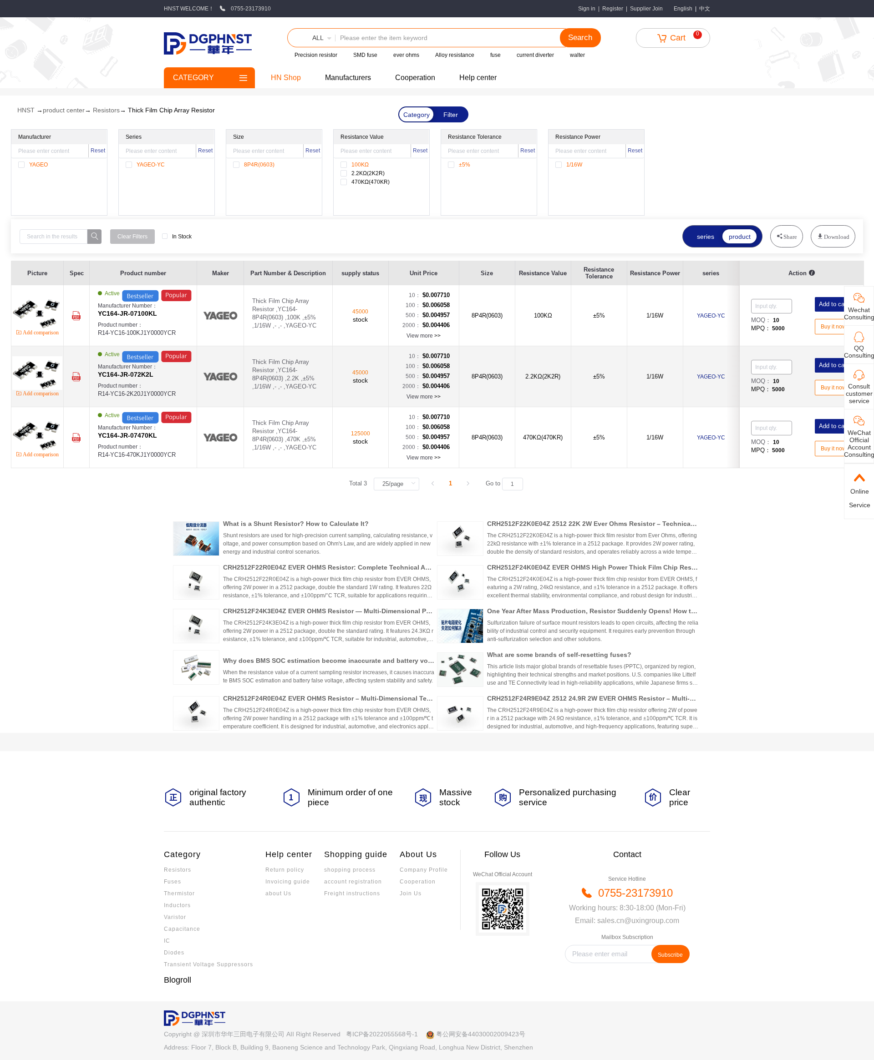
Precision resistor (316, 55)
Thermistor (179, 893)
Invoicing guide (287, 881)
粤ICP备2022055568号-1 (382, 1034)
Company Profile (424, 870)
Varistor (175, 917)
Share (790, 237)
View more (424, 336)
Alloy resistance (454, 55)
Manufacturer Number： (128, 310)
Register (612, 8)
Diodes (174, 952)
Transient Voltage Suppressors (208, 964)
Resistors (106, 110)
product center (64, 110)
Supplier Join (646, 8)
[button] (311, 37)
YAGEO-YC (711, 316)
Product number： (137, 329)
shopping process (350, 870)
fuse (495, 55)
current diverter (535, 55)
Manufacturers (348, 77)
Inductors (177, 905)
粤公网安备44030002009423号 (480, 1034)
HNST (26, 110)
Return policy (284, 870)
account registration (353, 881)
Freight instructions (352, 893)
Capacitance (182, 929)
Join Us (411, 893)
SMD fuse (365, 55)
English (683, 8)
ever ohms (406, 55)
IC (167, 941)
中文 (704, 8)
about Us (278, 893)
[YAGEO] (220, 316)
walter (577, 55)
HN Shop (286, 77)
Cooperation (415, 77)
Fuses (172, 881)
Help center (478, 77)
